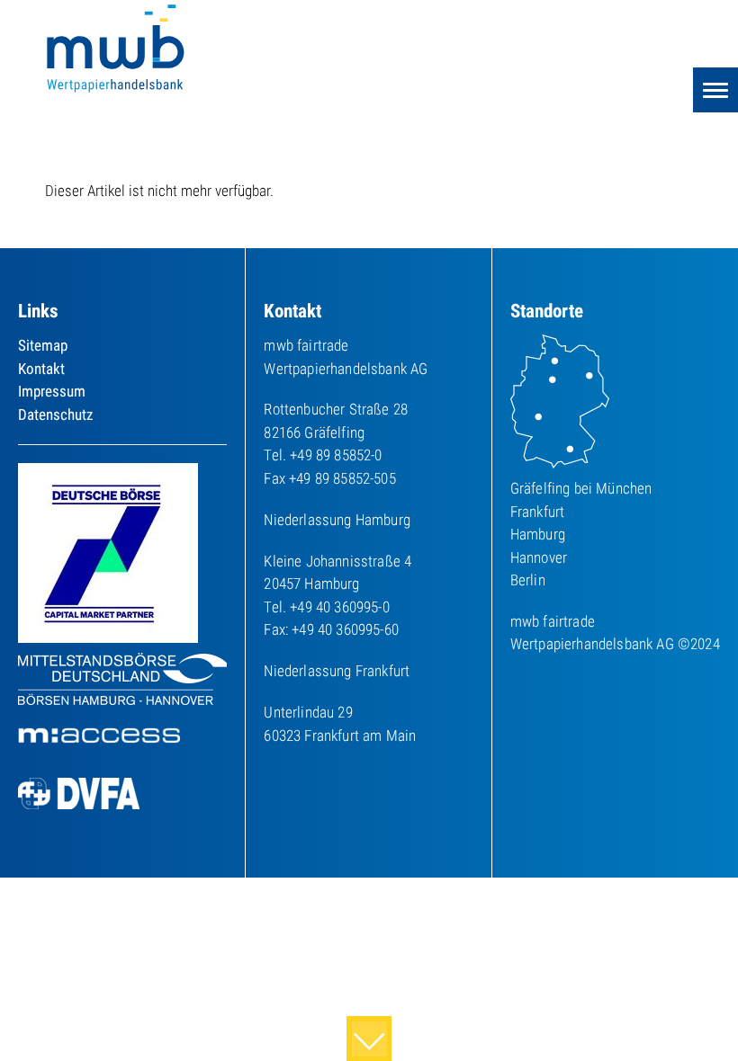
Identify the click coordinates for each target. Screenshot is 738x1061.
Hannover (538, 557)
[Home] (117, 50)
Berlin (527, 580)
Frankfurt (537, 512)
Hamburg (537, 534)
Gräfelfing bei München (581, 488)
